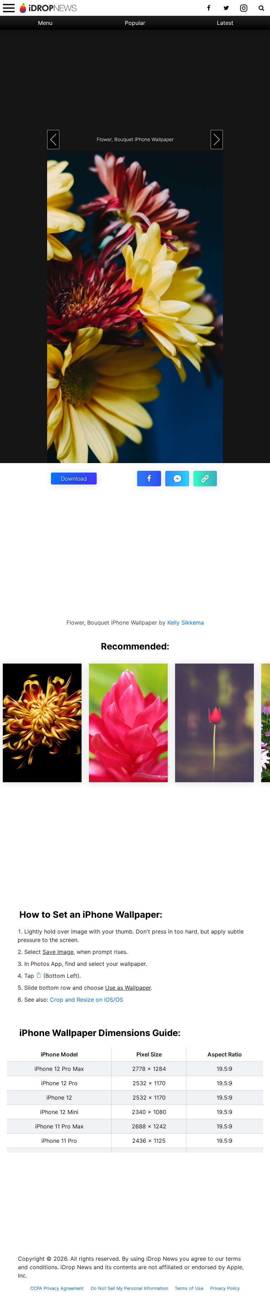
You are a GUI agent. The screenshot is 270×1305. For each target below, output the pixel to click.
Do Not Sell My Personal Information (129, 1288)
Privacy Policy (225, 1288)
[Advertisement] (135, 79)
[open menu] (9, 8)
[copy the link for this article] (205, 478)
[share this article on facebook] (149, 478)
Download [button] (74, 478)
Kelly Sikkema (185, 622)
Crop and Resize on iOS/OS (86, 999)
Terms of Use (189, 1288)
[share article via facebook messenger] (177, 478)
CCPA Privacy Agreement (57, 1288)
